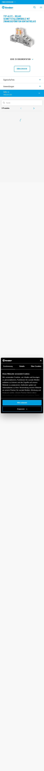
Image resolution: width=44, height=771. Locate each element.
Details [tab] (22, 366)
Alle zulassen (22, 403)
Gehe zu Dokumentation (20, 59)
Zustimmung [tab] (8, 366)
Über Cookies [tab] (36, 366)
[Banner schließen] (41, 360)
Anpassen (21, 409)
